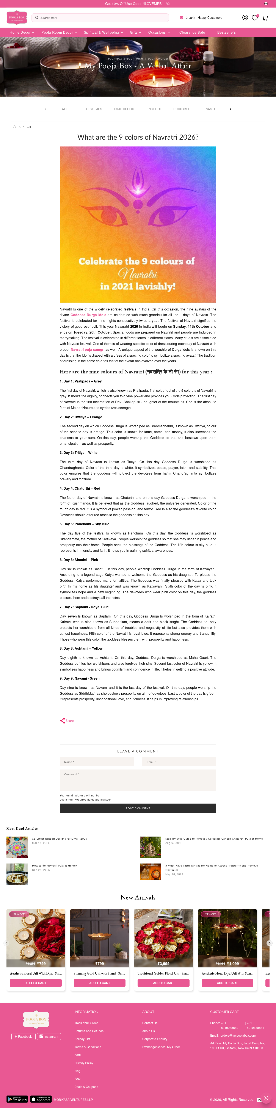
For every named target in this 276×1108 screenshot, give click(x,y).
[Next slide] (269, 943)
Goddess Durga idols (88, 314)
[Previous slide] (6, 943)
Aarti (77, 1055)
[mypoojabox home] (36, 1019)
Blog (77, 1071)
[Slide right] (230, 109)
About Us (148, 1031)
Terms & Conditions (87, 1047)
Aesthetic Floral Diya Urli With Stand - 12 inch (227, 973)
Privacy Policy (83, 1063)
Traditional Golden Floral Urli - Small (163, 973)
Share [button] (70, 720)
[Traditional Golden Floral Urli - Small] (163, 938)
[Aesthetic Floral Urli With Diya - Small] (35, 938)
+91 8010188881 (255, 1025)
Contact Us (149, 1023)
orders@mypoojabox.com (238, 1035)
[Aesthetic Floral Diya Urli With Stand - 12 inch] (227, 938)
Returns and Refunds (89, 1031)
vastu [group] (211, 109)
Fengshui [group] (152, 109)
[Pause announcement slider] (266, 3)
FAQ (77, 1079)
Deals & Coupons (86, 1086)
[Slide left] (45, 109)
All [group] (64, 109)
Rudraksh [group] (181, 109)
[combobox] (103, 18)
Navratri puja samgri (87, 349)
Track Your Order (86, 1023)
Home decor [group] (123, 109)
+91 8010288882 (229, 1025)
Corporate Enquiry (154, 1039)
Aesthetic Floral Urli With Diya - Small (36, 973)
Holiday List (82, 1039)
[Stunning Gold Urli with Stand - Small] (99, 938)
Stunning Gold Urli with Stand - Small (99, 973)
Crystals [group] (94, 109)
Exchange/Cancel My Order (161, 1047)
